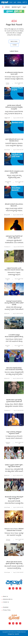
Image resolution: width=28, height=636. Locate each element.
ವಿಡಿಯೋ (7, 7)
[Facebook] (10, 588)
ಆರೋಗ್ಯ (16, 2)
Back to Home (14, 41)
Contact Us (6, 602)
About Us (5, 596)
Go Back (15, 45)
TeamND (17, 634)
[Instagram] (20, 588)
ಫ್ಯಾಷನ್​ (25, 7)
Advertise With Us (7, 599)
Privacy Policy (6, 610)
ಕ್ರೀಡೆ (12, 2)
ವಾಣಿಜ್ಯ (21, 2)
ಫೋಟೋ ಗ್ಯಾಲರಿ (16, 7)
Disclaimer (5, 607)
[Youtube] (13, 588)
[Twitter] (17, 588)
